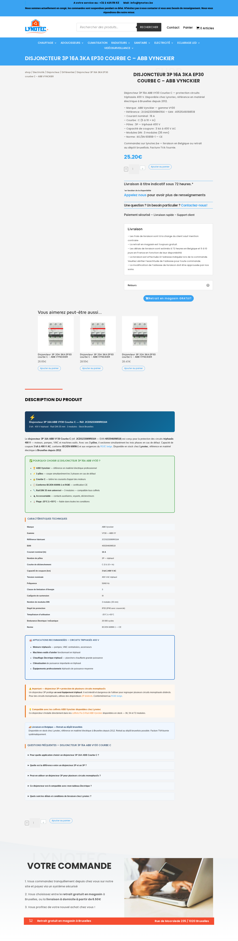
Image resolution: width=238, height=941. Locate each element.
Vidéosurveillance (117, 48)
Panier (188, 28)
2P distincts (87, 696)
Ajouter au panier (160, 166)
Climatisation (98, 43)
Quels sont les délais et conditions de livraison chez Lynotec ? (60, 796)
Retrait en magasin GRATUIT (170, 298)
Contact (173, 28)
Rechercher (149, 27)
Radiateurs (119, 43)
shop (28, 72)
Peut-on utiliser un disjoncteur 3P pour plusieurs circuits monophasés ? (65, 775)
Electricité (162, 43)
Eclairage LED (187, 43)
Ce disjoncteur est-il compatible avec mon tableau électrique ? (61, 786)
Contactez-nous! (194, 205)
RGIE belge (106, 446)
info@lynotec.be (141, 3)
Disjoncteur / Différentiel (60, 72)
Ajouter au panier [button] (49, 368)
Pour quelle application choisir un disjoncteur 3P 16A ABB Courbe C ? (64, 755)
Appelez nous (135, 195)
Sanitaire (140, 43)
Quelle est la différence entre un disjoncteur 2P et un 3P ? (58, 765)
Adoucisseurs (70, 43)
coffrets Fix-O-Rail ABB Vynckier (87, 713)
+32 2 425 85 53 (109, 3)
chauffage (45, 43)
